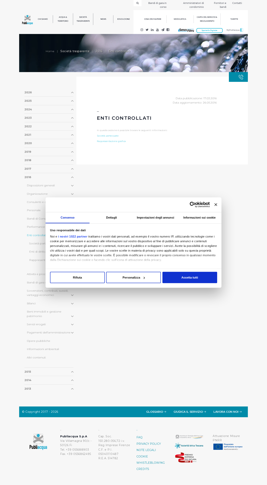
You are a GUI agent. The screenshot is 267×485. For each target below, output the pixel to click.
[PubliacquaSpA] (168, 30)
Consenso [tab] (68, 217)
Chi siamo (43, 19)
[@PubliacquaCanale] (162, 30)
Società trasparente (83, 19)
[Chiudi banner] (215, 204)
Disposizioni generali (41, 185)
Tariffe (234, 19)
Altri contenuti (36, 357)
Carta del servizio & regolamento (207, 19)
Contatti (237, 3)
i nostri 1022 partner (73, 236)
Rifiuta (77, 277)
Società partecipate (42, 243)
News (103, 19)
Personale (34, 210)
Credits (142, 469)
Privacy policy (148, 444)
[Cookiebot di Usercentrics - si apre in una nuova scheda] (193, 205)
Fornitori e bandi (220, 5)
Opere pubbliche (38, 341)
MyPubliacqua (233, 30)
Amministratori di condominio (193, 5)
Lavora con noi (226, 412)
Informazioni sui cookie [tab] (199, 217)
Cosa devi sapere (152, 19)
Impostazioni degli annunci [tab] (155, 217)
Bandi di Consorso (39, 218)
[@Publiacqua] (142, 30)
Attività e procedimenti (42, 274)
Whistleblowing (150, 462)
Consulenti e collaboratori (44, 202)
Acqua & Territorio (63, 19)
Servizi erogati (36, 324)
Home (50, 51)
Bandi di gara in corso (157, 5)
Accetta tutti (189, 277)
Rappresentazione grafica (111, 141)
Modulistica (180, 19)
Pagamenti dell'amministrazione (49, 332)
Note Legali (146, 450)
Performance (36, 227)
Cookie (142, 456)
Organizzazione (37, 194)
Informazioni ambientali (43, 349)
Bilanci (31, 303)
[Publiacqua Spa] (152, 30)
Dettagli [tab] (111, 217)
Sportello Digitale (209, 30)
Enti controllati (36, 235)
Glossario (155, 412)
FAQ (139, 437)
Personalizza (131, 277)
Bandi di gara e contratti (43, 282)
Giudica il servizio (189, 412)
